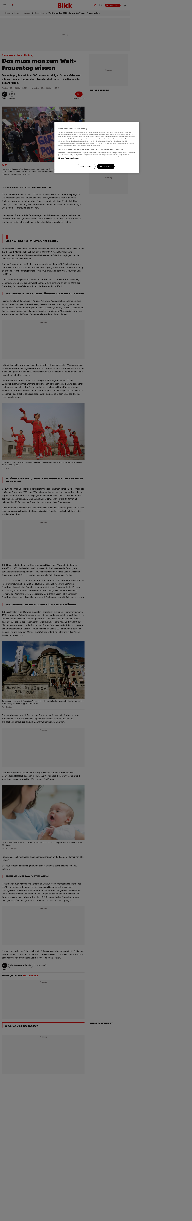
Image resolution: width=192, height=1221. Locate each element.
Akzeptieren (105, 166)
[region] (96, 147)
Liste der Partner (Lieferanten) (69, 158)
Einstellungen (86, 166)
